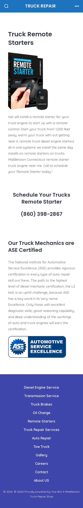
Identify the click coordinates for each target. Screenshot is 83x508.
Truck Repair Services (41, 429)
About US (41, 480)
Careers (41, 463)
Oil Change (41, 413)
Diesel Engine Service (41, 387)
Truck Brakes (41, 404)
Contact (41, 472)
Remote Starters (41, 421)
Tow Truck (42, 446)
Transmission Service (41, 396)
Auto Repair (41, 438)
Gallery (41, 455)
